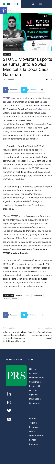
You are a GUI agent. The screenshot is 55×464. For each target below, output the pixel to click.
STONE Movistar (11, 98)
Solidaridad (37, 295)
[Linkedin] (9, 394)
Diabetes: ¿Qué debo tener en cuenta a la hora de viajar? (40, 335)
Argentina (13, 10)
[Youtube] (9, 419)
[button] (3, 10)
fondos (27, 295)
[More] (42, 90)
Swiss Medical (43, 109)
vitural (14, 299)
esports (19, 295)
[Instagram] (9, 402)
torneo (6, 299)
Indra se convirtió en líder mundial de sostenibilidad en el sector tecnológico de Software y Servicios (14, 336)
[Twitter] (9, 411)
